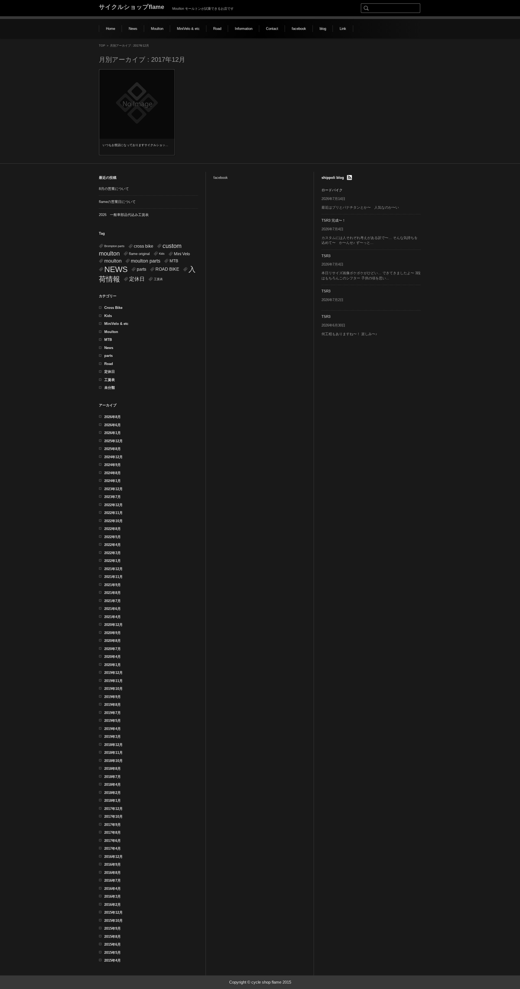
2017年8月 (112, 832)
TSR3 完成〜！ (333, 220)
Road (217, 29)
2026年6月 (112, 425)
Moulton (157, 29)
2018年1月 (112, 801)
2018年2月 (112, 793)
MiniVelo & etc (188, 29)
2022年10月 (113, 521)
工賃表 (158, 279)
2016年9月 (112, 864)
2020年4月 (112, 657)
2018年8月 (112, 769)
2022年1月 (112, 561)
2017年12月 (113, 809)
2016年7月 (112, 880)
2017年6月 (112, 841)
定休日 (137, 279)
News (133, 29)
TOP (102, 45)
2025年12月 (113, 441)
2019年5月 (112, 721)
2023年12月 (113, 489)
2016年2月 (112, 905)
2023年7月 (112, 497)
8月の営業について (114, 189)
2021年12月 (113, 569)
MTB (174, 261)
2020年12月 (113, 625)
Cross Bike (113, 308)
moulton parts (145, 261)
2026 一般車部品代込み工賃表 (124, 215)
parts (141, 269)
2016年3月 (112, 896)
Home (110, 29)
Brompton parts (114, 246)
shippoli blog (332, 178)
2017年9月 (112, 825)
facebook (299, 29)
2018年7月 (112, 777)
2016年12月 (113, 857)
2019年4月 (112, 729)
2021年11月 (113, 577)
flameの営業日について (117, 202)
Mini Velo (182, 254)
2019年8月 (112, 705)
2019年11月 (113, 681)
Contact (272, 29)
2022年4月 (112, 545)
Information (243, 29)
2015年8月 (112, 937)
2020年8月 (112, 641)
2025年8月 (112, 449)
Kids (162, 253)
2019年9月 (112, 697)
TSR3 (325, 256)
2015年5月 (112, 953)
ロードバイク (332, 190)
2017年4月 (112, 848)
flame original (139, 254)
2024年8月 (112, 473)
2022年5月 (112, 537)
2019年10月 (113, 689)
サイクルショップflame (131, 7)
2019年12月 (113, 673)
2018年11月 (113, 753)
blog (323, 29)
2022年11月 (113, 513)
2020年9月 (112, 633)
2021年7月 (112, 601)
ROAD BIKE (167, 269)
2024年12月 (113, 457)
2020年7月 (112, 649)
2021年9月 (112, 585)
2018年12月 (113, 745)
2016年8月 (112, 873)
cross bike (143, 246)
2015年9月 (112, 928)
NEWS (116, 269)
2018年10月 (113, 761)
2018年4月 (112, 785)
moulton (113, 261)
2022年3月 (112, 553)
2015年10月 (113, 921)
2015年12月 (113, 912)
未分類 (109, 388)
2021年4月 (112, 617)
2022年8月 (112, 529)
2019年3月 (112, 737)
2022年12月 (113, 505)
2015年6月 (112, 944)
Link (343, 29)
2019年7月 (112, 713)
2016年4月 (112, 889)
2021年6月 (112, 609)
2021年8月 (112, 593)
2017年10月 (113, 817)
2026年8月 (112, 417)
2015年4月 (112, 960)
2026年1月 (112, 433)
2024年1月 (112, 481)
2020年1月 (112, 665)
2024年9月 (112, 465)
